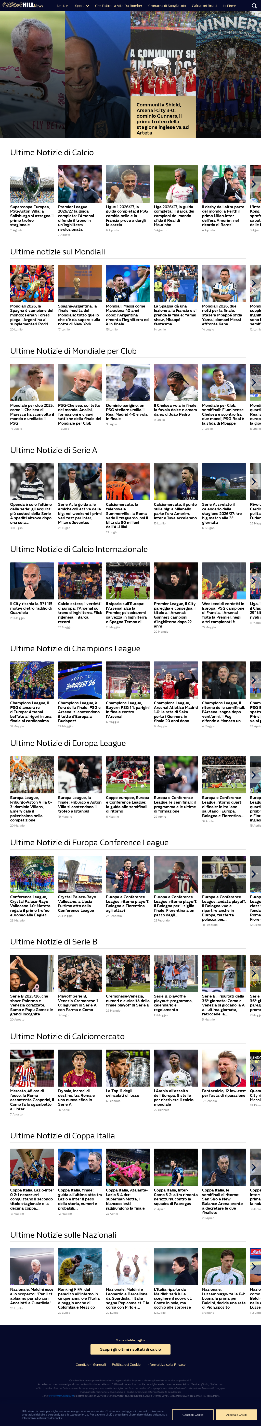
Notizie (62, 6)
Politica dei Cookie (126, 1364)
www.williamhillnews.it (61, 1395)
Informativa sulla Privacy (166, 1364)
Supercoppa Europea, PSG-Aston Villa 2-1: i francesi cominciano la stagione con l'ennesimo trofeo (228, 132)
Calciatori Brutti (204, 6)
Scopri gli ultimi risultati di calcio (130, 1349)
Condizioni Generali (91, 1364)
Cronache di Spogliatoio (167, 6)
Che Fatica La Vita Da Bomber (118, 6)
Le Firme (229, 6)
